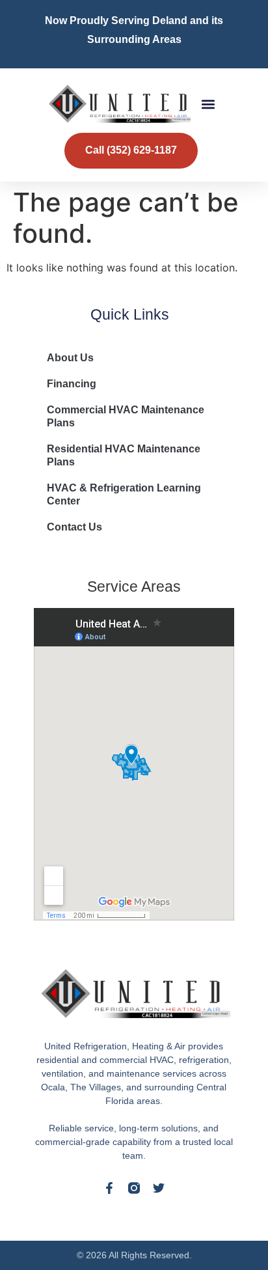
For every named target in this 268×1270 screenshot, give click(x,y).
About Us (70, 357)
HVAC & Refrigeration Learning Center (124, 494)
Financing (71, 383)
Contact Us (74, 526)
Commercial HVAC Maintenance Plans (125, 416)
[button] (208, 104)
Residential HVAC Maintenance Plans (123, 455)
